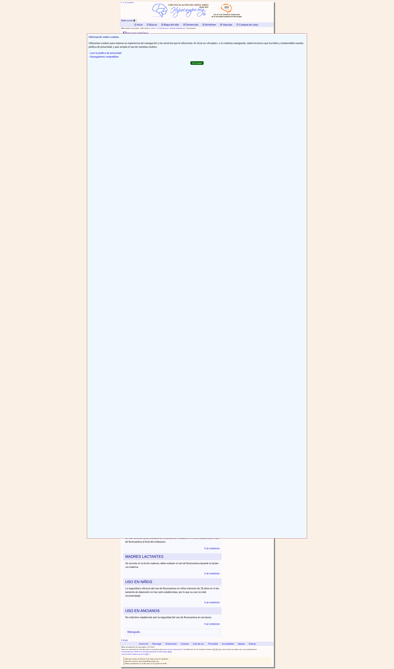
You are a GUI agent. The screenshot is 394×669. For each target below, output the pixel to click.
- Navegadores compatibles (104, 56)
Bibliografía (133, 632)
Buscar (152, 24)
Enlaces (252, 644)
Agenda (241, 644)
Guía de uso (198, 644)
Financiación (171, 644)
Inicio (153, 28)
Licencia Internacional (174, 649)
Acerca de (143, 644)
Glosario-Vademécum (177, 28)
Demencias (190, 24)
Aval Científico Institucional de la (135, 654)
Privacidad (213, 644)
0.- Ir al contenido (127, 2)
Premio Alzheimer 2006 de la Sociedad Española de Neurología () (147, 652)
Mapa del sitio (170, 24)
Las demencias (162, 28)
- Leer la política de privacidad (105, 53)
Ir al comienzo (212, 548)
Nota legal (156, 644)
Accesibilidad (228, 644)
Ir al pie (124, 640)
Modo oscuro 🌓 (128, 20)
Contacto (185, 644)
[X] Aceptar (197, 63)
